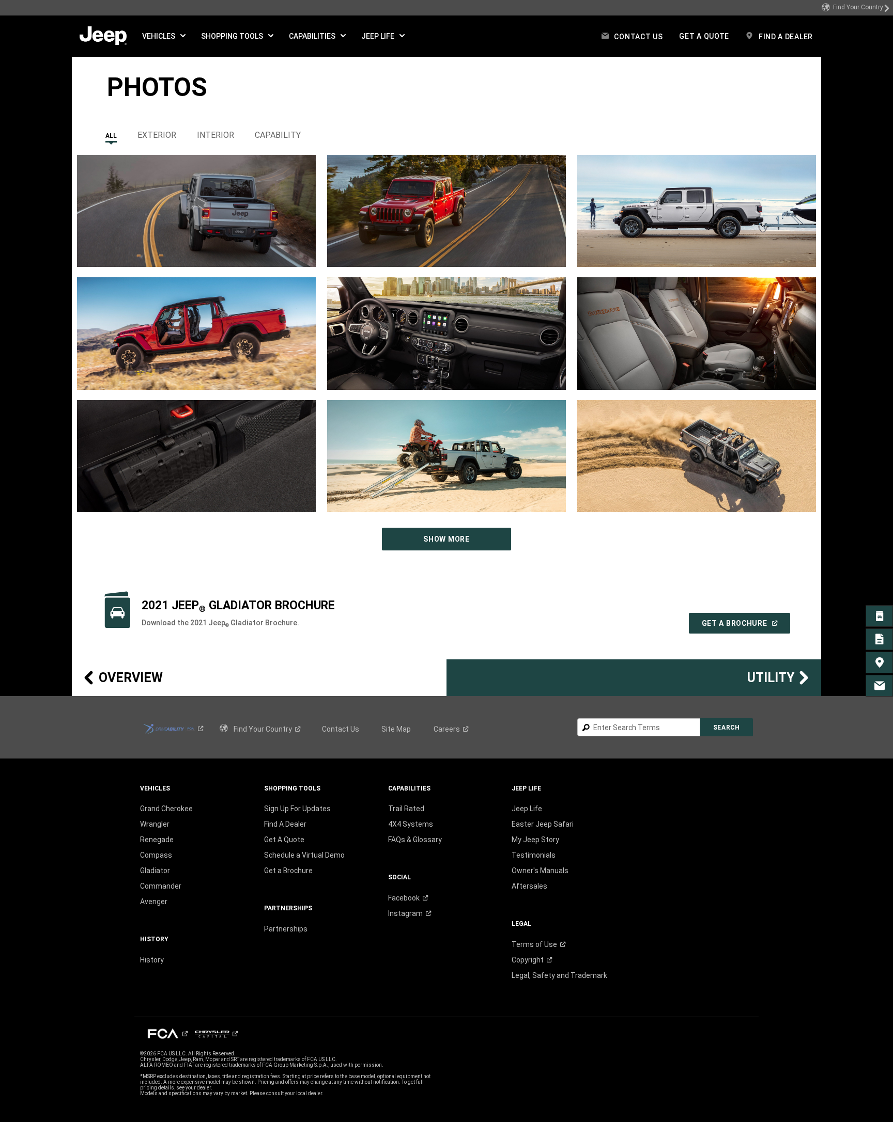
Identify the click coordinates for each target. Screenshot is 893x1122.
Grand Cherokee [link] (166, 808)
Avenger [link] (153, 901)
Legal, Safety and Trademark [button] (559, 975)
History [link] (152, 960)
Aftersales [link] (529, 886)
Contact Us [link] (340, 729)
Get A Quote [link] (284, 839)
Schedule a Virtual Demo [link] (304, 855)
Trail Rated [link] (406, 808)
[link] (855, 8)
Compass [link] (156, 855)
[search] (638, 727)
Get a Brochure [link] (288, 870)
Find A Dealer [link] (285, 824)
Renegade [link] (157, 839)
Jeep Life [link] (527, 808)
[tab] (111, 132)
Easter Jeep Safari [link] (543, 824)
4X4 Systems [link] (410, 824)
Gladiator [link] (155, 870)
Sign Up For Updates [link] (297, 808)
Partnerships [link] (285, 929)
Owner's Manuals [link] (540, 870)
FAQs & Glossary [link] (415, 839)
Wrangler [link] (155, 824)
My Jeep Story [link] (535, 839)
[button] (163, 36)
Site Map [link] (396, 729)
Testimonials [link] (534, 855)
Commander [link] (160, 886)
